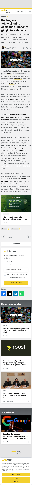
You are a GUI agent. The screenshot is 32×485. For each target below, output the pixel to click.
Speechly (15, 229)
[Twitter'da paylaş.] (10, 293)
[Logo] (5, 11)
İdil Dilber (5, 335)
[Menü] (30, 12)
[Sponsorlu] (16, 203)
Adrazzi (5, 222)
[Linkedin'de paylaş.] (16, 293)
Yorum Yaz (16, 244)
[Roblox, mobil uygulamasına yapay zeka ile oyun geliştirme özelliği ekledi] (16, 315)
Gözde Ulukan (7, 442)
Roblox (4, 229)
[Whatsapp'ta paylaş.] (22, 293)
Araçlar (5, 358)
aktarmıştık (18, 79)
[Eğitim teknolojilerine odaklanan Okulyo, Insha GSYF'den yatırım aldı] (16, 380)
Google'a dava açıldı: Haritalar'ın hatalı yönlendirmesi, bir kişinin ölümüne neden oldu (16, 436)
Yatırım (3, 17)
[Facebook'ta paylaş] (4, 293)
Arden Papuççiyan (8, 401)
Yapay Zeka (5, 325)
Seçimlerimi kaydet (16, 282)
